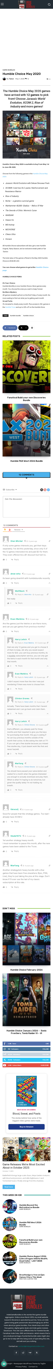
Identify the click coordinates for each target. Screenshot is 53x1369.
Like (47, 1044)
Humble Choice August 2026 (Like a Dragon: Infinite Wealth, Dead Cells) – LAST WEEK (33, 1258)
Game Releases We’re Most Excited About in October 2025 (24, 1166)
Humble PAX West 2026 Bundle (26, 461)
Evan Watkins (29, 643)
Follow (46, 1049)
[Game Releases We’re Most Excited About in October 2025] (26, 1149)
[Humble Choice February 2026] (26, 939)
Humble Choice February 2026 (26, 970)
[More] (32, 327)
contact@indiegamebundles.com (31, 1346)
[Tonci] (5, 78)
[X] (36, 1352)
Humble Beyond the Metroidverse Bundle (29, 1206)
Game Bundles (9, 70)
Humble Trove (10, 307)
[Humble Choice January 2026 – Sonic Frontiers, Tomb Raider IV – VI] (26, 999)
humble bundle (15, 315)
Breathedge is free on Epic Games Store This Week (32, 1276)
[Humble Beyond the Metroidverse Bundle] (10, 1206)
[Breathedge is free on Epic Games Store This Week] (10, 1276)
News (5, 1160)
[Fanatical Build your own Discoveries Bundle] (26, 366)
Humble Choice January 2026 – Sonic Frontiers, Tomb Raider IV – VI (27, 1032)
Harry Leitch (28, 677)
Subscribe (45, 1065)
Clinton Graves (29, 725)
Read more (9, 1187)
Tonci (11, 79)
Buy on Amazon (26, 1127)
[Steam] (29, 1352)
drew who (27, 594)
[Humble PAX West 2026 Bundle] (26, 430)
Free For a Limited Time (28, 1279)
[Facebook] (16, 1352)
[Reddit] (23, 1352)
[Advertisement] (26, 37)
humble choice (28, 315)
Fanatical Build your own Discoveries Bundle (26, 398)
